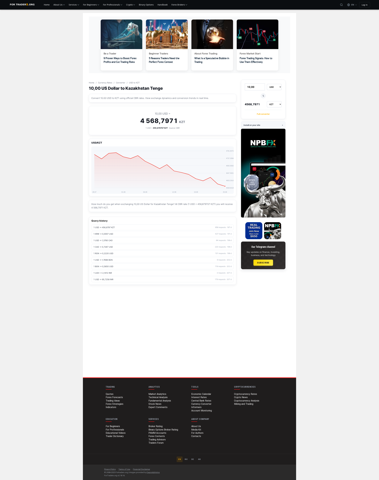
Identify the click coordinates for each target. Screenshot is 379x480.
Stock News (154, 404)
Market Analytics (157, 394)
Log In (365, 4)
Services (73, 4)
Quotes (109, 394)
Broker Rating (155, 426)
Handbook (163, 4)
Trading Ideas (113, 400)
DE (192, 459)
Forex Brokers (178, 4)
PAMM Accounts (157, 433)
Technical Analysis (158, 397)
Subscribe (263, 262)
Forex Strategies (114, 404)
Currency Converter (201, 404)
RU (186, 459)
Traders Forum (156, 442)
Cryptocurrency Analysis (246, 400)
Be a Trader (110, 53)
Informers (196, 407)
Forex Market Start (250, 53)
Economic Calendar (201, 394)
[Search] (341, 5)
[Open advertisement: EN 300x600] (263, 173)
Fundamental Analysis (159, 400)
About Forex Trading (205, 53)
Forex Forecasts (114, 397)
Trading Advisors (157, 439)
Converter (120, 82)
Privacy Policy (110, 469)
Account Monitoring (201, 410)
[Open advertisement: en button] (272, 230)
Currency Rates (105, 82)
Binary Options (146, 4)
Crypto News (241, 397)
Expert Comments (157, 407)
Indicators (111, 407)
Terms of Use (124, 469)
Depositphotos (153, 472)
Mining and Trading (243, 404)
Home (47, 4)
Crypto (129, 4)
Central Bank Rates (201, 400)
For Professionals (111, 4)
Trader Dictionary (115, 436)
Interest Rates (199, 397)
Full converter (263, 114)
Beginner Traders (158, 53)
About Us (57, 4)
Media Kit (196, 429)
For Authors (197, 433)
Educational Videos (116, 433)
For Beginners (90, 4)
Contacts (196, 436)
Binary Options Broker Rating (163, 429)
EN (179, 459)
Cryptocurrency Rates (245, 394)
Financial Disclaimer (141, 469)
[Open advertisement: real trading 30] (253, 230)
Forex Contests (156, 436)
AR (199, 459)
